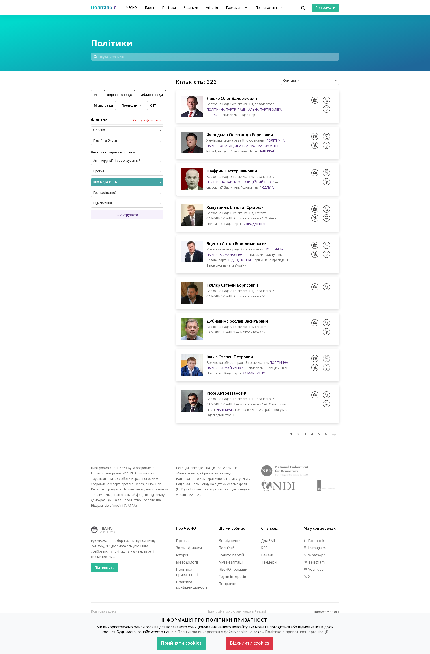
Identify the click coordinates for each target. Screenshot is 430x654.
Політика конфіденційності (191, 584)
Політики (169, 7)
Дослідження (230, 540)
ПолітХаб (226, 547)
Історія (182, 555)
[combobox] (317, 81)
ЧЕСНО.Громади (233, 569)
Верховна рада (119, 95)
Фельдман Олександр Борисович (239, 134)
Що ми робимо (232, 528)
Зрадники (191, 7)
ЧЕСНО (131, 7)
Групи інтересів (232, 576)
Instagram (316, 547)
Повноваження (268, 7)
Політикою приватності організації (296, 631)
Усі (96, 95)
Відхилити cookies (249, 643)
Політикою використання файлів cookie (213, 631)
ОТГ (153, 105)
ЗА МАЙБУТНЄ (254, 373)
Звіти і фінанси (189, 547)
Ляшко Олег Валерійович (231, 98)
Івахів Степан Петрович (229, 356)
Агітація (212, 7)
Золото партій (231, 555)
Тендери (269, 562)
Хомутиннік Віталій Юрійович (235, 207)
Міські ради (103, 105)
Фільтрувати (127, 215)
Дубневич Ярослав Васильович (237, 321)
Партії (149, 7)
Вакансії (268, 555)
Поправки (227, 583)
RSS (264, 547)
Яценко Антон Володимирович (236, 243)
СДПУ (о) (269, 187)
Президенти (131, 105)
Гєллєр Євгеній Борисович (232, 285)
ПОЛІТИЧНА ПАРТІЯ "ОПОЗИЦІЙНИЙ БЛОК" (240, 182)
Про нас (183, 540)
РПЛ (262, 115)
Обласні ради (152, 95)
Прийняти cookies (181, 643)
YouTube (315, 569)
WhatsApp (316, 555)
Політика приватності (187, 572)
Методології (187, 562)
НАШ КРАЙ (267, 151)
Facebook (315, 540)
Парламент (235, 7)
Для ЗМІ (268, 540)
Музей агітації (231, 562)
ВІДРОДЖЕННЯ (254, 224)
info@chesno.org (326, 612)
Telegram (316, 562)
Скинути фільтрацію (148, 120)
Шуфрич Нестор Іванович (231, 171)
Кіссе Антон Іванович (226, 393)
